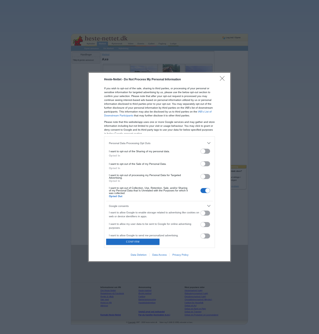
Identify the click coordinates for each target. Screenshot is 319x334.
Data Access (159, 254)
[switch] (205, 151)
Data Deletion (139, 254)
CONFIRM (133, 241)
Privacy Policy (180, 254)
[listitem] (159, 143)
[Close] (223, 79)
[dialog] (159, 166)
